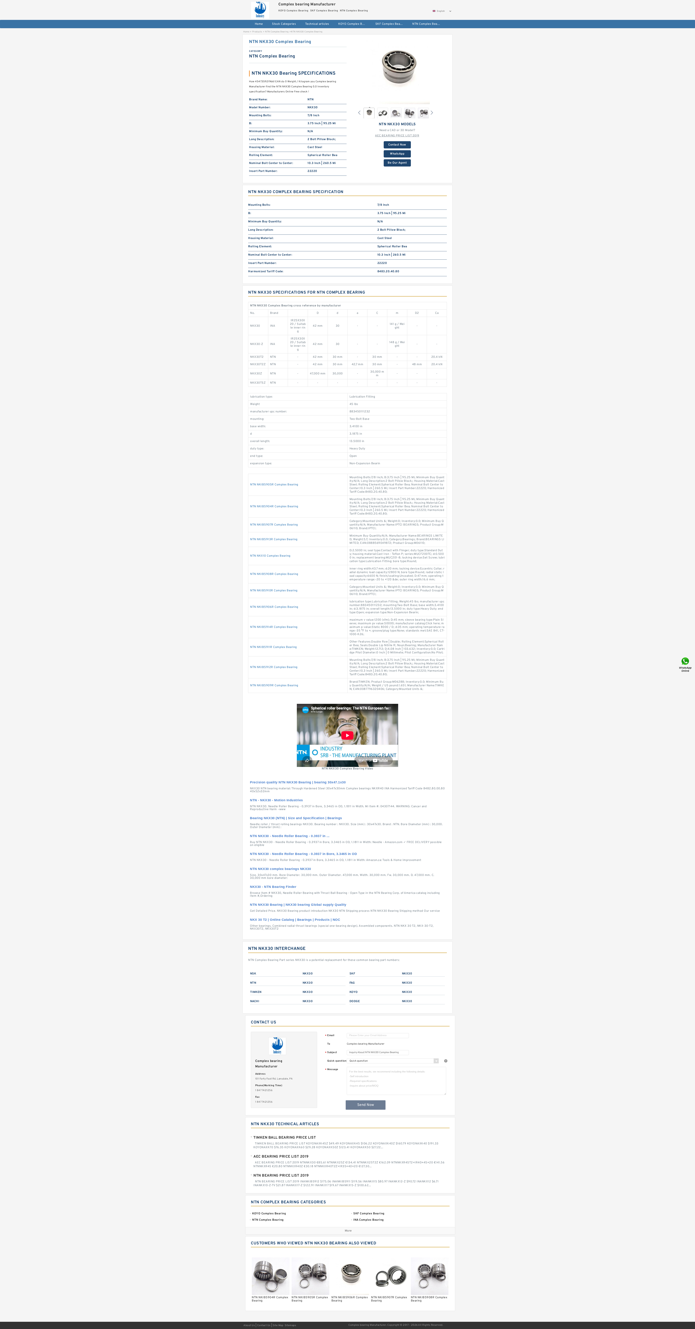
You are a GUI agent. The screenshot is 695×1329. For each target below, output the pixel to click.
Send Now (365, 1105)
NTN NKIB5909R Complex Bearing (274, 685)
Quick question (336, 1061)
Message (331, 1069)
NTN (253, 983)
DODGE (354, 1001)
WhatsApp (397, 154)
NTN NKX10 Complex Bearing (270, 556)
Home (259, 24)
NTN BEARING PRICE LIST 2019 (281, 1175)
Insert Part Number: (263, 171)
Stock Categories (284, 24)
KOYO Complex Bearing (354, 24)
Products (257, 31)
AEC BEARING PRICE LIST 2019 (397, 136)
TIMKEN (256, 992)
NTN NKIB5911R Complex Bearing (273, 647)
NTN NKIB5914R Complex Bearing (274, 627)
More (348, 1231)
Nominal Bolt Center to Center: (271, 163)
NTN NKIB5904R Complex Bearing (274, 506)
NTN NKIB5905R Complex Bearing (274, 485)
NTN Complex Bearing (427, 24)
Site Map (278, 1325)
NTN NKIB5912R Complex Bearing (274, 667)
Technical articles (317, 24)
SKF (352, 974)
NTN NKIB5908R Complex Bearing (274, 574)
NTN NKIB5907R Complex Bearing (274, 525)
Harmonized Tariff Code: (265, 271)
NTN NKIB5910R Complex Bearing (274, 590)
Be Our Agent (397, 163)
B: (250, 123)
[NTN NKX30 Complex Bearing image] (397, 71)
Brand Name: (258, 99)
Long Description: (261, 139)
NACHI (254, 1001)
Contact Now (397, 145)
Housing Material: (262, 147)
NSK (253, 974)
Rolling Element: (261, 155)
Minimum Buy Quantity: (266, 131)
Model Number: (260, 107)
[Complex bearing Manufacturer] (260, 9)
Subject (331, 1052)
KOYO (353, 992)
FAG (352, 983)
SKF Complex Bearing (390, 24)
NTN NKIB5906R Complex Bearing (274, 607)
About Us (249, 1325)
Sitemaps (290, 1325)
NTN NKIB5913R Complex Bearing (274, 539)
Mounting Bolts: (260, 115)
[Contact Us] (685, 664)
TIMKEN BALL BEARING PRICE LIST (284, 1137)
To (328, 1044)
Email (329, 1035)
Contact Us (264, 1325)
